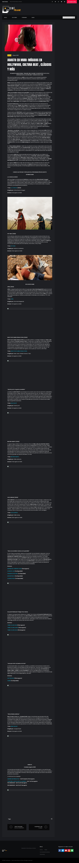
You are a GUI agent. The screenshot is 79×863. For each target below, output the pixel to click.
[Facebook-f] (52, 1)
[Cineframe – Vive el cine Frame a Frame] (11, 9)
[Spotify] (64, 1)
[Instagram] (58, 1)
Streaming (11, 55)
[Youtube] (61, 1)
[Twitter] (55, 1)
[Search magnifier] (74, 17)
